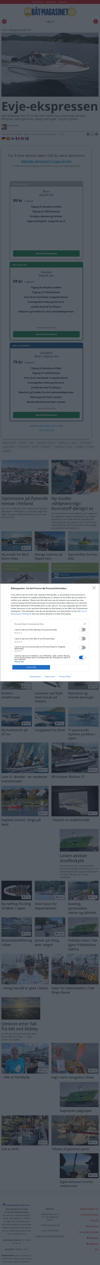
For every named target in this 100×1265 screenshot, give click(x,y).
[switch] (82, 629)
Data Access (50, 676)
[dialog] (50, 632)
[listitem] (50, 624)
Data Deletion (35, 676)
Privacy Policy (64, 676)
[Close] (94, 588)
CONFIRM (31, 667)
